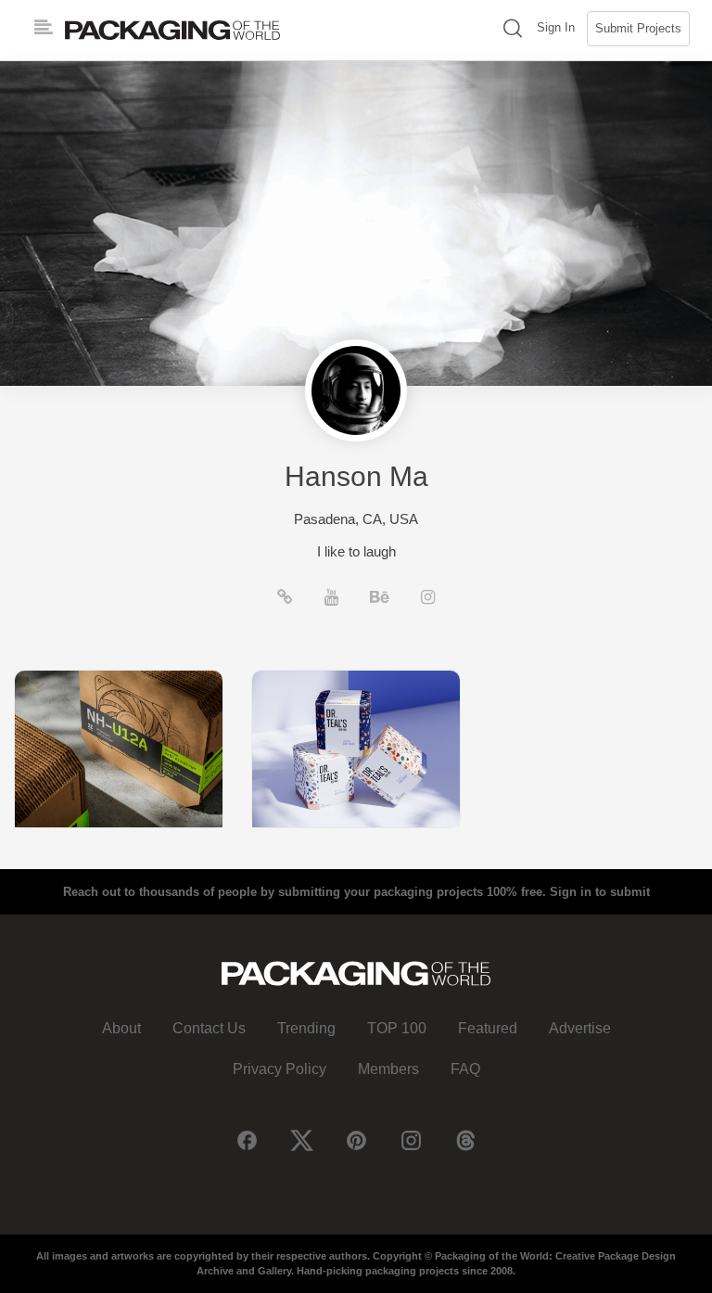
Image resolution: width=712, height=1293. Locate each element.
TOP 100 (396, 1028)
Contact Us (209, 1028)
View (118, 748)
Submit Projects (638, 28)
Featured (487, 1028)
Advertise (580, 1028)
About (121, 1028)
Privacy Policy (279, 1069)
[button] (512, 30)
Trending (306, 1028)
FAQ (465, 1069)
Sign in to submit (600, 892)
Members (388, 1069)
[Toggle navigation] (43, 28)
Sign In (556, 27)
